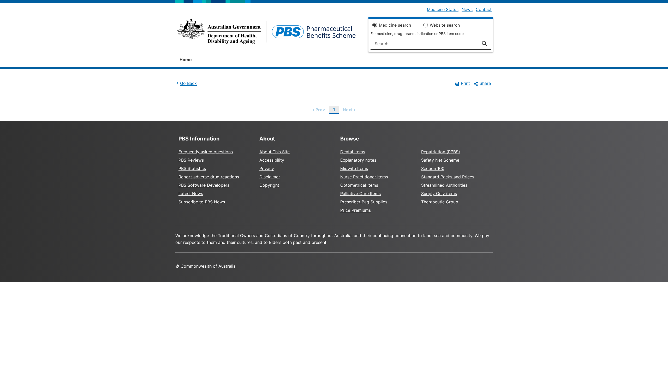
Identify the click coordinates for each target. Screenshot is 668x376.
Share (485, 83)
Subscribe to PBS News (201, 201)
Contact (484, 9)
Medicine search (395, 25)
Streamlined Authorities (444, 185)
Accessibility (271, 160)
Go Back (188, 83)
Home (186, 59)
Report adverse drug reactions (208, 176)
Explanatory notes (358, 160)
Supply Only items (439, 193)
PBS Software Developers (203, 185)
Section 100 (432, 168)
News (467, 9)
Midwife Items (354, 168)
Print (465, 83)
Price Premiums (355, 210)
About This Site (274, 151)
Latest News (190, 193)
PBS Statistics (192, 168)
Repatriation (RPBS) (440, 151)
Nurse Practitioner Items (364, 176)
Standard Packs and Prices (447, 176)
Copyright (269, 185)
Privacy (266, 168)
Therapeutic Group (439, 201)
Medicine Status (442, 9)
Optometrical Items (359, 185)
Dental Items (352, 151)
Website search (445, 25)
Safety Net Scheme (440, 160)
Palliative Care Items (360, 193)
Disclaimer (269, 176)
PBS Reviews (191, 160)
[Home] (266, 33)
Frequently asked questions (205, 151)
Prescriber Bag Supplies (363, 201)
